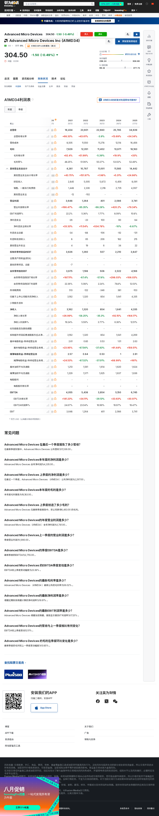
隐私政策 (138, 808)
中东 (97, 15)
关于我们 (88, 726)
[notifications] (147, 3)
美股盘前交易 (46, 15)
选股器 (18, 15)
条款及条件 (124, 808)
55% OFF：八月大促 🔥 (111, 3)
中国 (25, 15)
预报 (73, 86)
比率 (51, 86)
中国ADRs (76, 15)
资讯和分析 (28, 78)
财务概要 (8, 86)
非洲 (110, 15)
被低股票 (128, 15)
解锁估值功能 (130, 54)
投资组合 (9, 739)
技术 (54, 78)
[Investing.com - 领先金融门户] (11, 4)
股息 (58, 86)
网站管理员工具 (12, 745)
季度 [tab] (20, 109)
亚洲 (104, 15)
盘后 (57, 15)
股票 (8, 15)
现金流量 (41, 86)
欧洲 (91, 15)
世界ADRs (65, 15)
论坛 (62, 78)
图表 (15, 78)
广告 (86, 733)
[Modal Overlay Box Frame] (29, 796)
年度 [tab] (10, 109)
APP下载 (9, 733)
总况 (6, 78)
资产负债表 (29, 86)
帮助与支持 (89, 739)
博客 (7, 726)
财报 (66, 86)
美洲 (84, 15)
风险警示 (150, 808)
